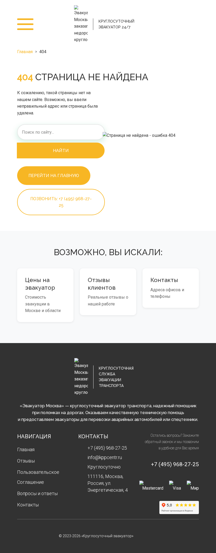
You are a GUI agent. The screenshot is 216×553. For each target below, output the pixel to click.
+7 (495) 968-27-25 (191, 24)
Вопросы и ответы (37, 493)
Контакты (28, 504)
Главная (25, 51)
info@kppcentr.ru (104, 457)
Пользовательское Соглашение (38, 477)
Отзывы (26, 461)
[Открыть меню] (25, 24)
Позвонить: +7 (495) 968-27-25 (61, 202)
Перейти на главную (53, 175)
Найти (61, 150)
